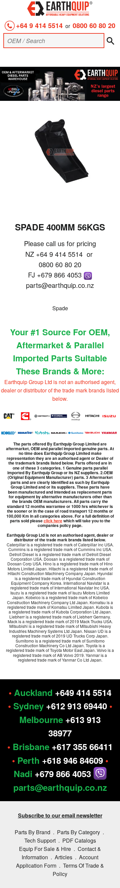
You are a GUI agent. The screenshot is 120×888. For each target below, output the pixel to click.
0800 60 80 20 (94, 25)
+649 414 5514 (83, 692)
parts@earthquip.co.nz (60, 285)
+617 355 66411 (82, 746)
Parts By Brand (32, 832)
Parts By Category (78, 832)
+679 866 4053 (60, 275)
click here (53, 521)
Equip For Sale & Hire (45, 849)
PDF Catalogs (79, 840)
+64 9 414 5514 (39, 25)
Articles (63, 857)
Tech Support (40, 840)
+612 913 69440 (76, 706)
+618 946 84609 (72, 760)
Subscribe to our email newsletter (60, 815)
